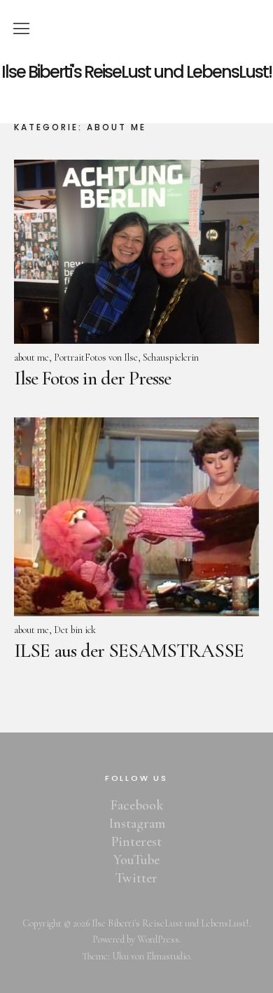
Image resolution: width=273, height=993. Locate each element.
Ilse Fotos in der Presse (92, 378)
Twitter (136, 878)
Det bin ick (75, 630)
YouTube (136, 860)
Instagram (136, 823)
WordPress (158, 939)
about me (31, 357)
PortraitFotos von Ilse (96, 357)
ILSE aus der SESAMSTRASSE (129, 650)
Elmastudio (168, 956)
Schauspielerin (171, 357)
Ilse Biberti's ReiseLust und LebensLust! (136, 72)
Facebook (137, 805)
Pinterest (136, 841)
